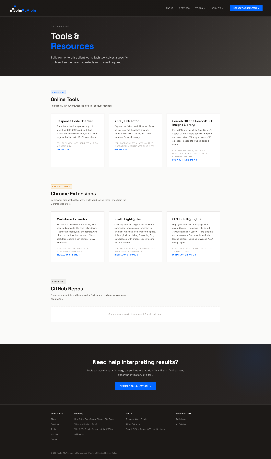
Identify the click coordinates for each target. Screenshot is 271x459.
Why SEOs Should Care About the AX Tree (93, 429)
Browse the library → (184, 160)
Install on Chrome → (69, 255)
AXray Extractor (126, 121)
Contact (54, 439)
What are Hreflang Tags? (85, 424)
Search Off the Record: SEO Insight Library (192, 123)
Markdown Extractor (72, 219)
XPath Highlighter (127, 219)
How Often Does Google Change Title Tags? (94, 419)
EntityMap (180, 419)
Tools (199, 8)
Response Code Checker (75, 121)
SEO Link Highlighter (187, 219)
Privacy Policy (111, 453)
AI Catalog (181, 424)
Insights (216, 8)
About (169, 8)
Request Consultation (246, 8)
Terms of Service (96, 453)
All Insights (79, 434)
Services (184, 8)
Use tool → (63, 149)
